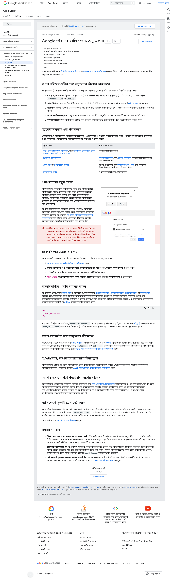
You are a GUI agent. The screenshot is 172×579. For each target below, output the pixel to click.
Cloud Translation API (76, 26)
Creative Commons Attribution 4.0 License (84, 487)
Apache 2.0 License (130, 487)
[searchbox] (17, 24)
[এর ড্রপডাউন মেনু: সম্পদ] (84, 3)
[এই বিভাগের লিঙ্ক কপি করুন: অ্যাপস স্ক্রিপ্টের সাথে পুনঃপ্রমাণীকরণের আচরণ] (103, 377)
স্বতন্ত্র (44, 151)
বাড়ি (41, 3)
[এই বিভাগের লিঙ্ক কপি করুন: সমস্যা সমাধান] (62, 430)
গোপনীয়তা (49, 574)
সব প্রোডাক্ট (139, 563)
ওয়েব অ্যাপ (47, 165)
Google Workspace (55, 35)
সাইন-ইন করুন (163, 3)
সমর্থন (47, 16)
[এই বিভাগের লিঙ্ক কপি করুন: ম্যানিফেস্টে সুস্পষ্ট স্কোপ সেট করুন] (87, 402)
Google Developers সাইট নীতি (53, 490)
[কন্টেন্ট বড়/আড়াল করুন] (60, 48)
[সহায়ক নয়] (153, 35)
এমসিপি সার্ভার (94, 3)
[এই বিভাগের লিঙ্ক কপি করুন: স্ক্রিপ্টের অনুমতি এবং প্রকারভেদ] (83, 129)
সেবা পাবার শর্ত (42, 553)
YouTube (126, 549)
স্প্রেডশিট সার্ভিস (102, 293)
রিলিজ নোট (41, 545)
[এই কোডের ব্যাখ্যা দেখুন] (145, 308)
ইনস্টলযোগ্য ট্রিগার (50, 172)
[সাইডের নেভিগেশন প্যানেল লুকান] (30, 574)
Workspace (25, 3)
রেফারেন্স (29, 16)
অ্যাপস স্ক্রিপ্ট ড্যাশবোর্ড (88, 541)
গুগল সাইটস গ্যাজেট (61, 165)
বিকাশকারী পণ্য (43, 541)
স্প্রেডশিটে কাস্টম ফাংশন (52, 158)
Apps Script (53, 3)
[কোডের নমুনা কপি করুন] (153, 308)
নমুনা (39, 16)
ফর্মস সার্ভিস (145, 293)
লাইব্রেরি (136, 324)
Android (68, 563)
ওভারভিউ (6, 16)
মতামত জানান (147, 41)
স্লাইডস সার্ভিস (130, 293)
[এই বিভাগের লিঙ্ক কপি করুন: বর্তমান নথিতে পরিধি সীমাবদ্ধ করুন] (88, 286)
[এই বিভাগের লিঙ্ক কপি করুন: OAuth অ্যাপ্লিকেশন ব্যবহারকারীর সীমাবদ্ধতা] (100, 358)
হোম (43, 35)
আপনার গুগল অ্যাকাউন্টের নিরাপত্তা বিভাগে (65, 263)
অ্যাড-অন (66, 293)
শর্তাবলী (40, 574)
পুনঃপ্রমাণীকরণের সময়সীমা (103, 384)
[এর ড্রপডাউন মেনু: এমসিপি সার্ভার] (102, 3)
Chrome (80, 563)
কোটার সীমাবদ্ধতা (124, 158)
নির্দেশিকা (18, 16)
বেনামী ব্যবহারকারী (106, 158)
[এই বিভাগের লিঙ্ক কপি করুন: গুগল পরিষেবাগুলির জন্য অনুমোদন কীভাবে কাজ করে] (112, 84)
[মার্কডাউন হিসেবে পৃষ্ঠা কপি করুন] (115, 41)
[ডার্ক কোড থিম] (149, 308)
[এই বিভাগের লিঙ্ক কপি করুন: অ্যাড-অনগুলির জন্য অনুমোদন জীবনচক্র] (96, 336)
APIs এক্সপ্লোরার (86, 549)
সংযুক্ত (108, 343)
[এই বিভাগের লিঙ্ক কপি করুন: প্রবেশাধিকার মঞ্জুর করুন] (75, 182)
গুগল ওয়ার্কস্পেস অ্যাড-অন (58, 151)
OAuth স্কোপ (133, 103)
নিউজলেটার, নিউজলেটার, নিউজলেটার (137, 541)
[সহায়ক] (149, 35)
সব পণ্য (65, 3)
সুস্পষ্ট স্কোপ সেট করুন (66, 420)
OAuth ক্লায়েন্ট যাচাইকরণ (71, 240)
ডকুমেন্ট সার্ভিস (117, 293)
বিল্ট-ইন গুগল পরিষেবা (70, 71)
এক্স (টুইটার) (127, 545)
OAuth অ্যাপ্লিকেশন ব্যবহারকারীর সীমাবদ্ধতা (91, 368)
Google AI (126, 563)
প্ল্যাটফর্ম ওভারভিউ (44, 537)
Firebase (91, 563)
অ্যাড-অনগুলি (77, 343)
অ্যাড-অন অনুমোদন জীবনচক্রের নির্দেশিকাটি (94, 349)
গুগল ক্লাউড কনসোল (87, 545)
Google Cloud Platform (109, 563)
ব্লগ (123, 537)
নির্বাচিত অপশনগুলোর (125, 165)
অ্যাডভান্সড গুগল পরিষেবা (94, 71)
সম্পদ (79, 3)
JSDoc (67, 302)
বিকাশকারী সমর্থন (43, 549)
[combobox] (122, 3)
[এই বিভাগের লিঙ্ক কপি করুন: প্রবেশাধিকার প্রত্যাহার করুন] (79, 252)
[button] (15, 41)
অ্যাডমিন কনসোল (86, 537)
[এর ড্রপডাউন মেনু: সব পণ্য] (71, 3)
